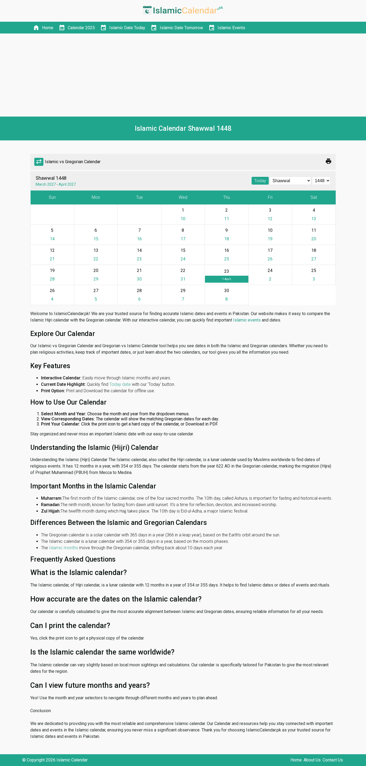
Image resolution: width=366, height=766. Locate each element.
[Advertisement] (183, 75)
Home (296, 760)
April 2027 (67, 184)
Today (260, 180)
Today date (120, 384)
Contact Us (333, 760)
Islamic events (247, 320)
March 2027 (46, 184)
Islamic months (63, 547)
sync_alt (39, 162)
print (328, 161)
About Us (312, 760)
